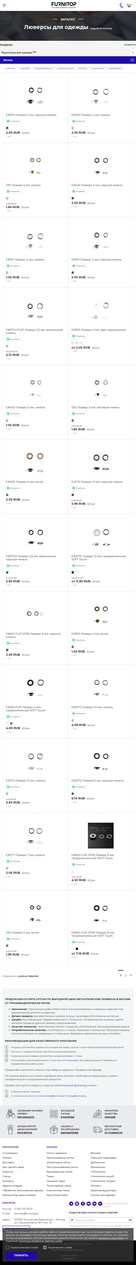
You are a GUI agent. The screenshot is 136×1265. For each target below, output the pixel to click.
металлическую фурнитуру (71, 1085)
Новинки (82, 68)
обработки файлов (43, 1241)
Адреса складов (12, 1185)
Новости (7, 1171)
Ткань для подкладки (103, 1157)
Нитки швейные (57, 1153)
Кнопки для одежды (103, 1195)
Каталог (52, 1147)
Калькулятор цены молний (18, 1195)
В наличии (10, 68)
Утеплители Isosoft (102, 1176)
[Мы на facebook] (83, 1204)
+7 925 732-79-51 (23, 1208)
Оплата (6, 1157)
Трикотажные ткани (59, 1185)
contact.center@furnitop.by (50, 1096)
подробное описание (101, 28)
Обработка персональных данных (22, 1190)
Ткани (50, 1176)
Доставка (8, 1162)
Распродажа (115, 68)
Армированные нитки (60, 1157)
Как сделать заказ (13, 1167)
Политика (24, 1241)
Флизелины (98, 1167)
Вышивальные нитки (59, 1171)
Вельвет (96, 1153)
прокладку (73, 1060)
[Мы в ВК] (94, 1204)
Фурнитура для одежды (19, 52)
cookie (58, 1241)
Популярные (98, 68)
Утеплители (98, 1171)
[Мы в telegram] (71, 1204)
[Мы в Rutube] (100, 1204)
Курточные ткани (57, 1195)
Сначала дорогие (65, 68)
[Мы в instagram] (77, 1204)
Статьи (6, 1176)
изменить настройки (111, 1238)
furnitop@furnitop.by (75, 1096)
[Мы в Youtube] (89, 1204)
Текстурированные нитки (62, 1167)
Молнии (96, 1185)
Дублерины (98, 1162)
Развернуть (130, 45)
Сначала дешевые (43, 68)
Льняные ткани (56, 1181)
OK (130, 1220)
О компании (9, 1153)
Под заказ (25, 68)
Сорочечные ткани (58, 1190)
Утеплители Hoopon (103, 1181)
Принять (21, 1255)
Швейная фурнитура (103, 1190)
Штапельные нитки (58, 1162)
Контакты (8, 1181)
